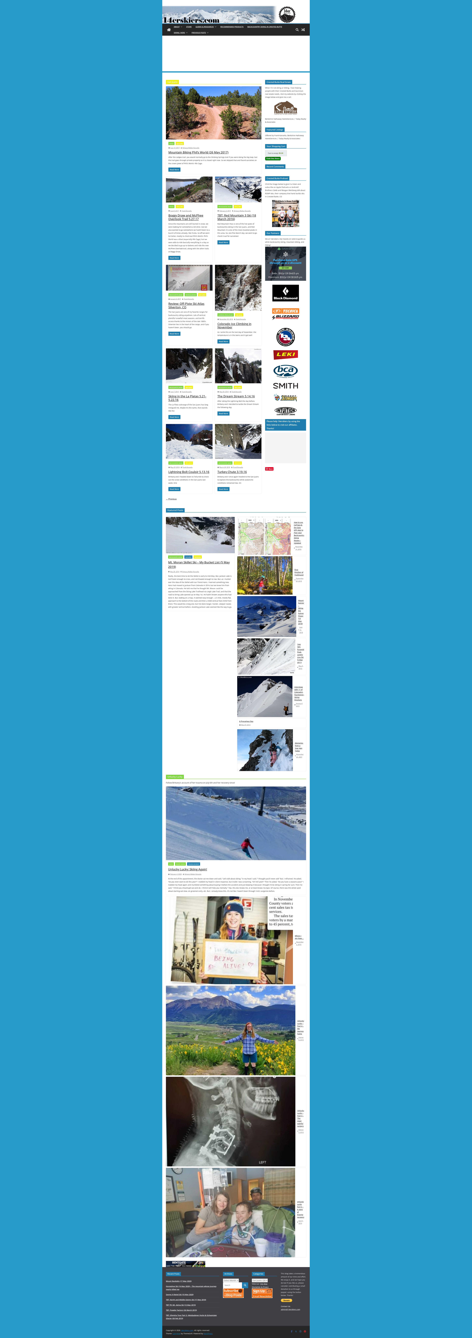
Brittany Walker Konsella (191, 148)
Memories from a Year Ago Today (299, 747)
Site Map (263, 1284)
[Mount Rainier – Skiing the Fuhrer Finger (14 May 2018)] (266, 616)
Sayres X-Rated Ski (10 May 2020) (179, 1294)
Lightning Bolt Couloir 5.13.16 (188, 472)
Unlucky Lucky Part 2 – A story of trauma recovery (300, 1209)
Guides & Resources (205, 27)
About (177, 27)
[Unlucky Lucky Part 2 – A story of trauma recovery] (230, 1212)
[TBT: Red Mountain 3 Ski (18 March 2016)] (238, 189)
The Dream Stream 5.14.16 (236, 396)
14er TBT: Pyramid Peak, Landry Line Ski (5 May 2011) (300, 653)
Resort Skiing (180, 864)
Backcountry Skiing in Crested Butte (264, 27)
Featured (188, 557)
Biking (171, 143)
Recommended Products (231, 27)
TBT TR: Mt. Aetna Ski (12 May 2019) (181, 1305)
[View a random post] (303, 30)
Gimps (171, 864)
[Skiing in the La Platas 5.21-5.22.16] (189, 365)
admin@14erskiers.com (290, 1309)
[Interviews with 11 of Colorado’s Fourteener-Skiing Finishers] (264, 696)
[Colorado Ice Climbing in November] (238, 288)
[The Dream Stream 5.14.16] (238, 365)
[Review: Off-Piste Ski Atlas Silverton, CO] (189, 278)
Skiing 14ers (179, 32)
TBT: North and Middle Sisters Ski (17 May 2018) (186, 1300)
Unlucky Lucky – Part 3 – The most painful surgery (300, 1118)
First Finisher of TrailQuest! (299, 572)
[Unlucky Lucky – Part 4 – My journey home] (230, 1030)
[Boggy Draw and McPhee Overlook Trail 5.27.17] (189, 189)
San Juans (180, 143)
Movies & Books (191, 295)
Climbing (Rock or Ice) (225, 315)
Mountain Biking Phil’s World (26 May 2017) (198, 152)
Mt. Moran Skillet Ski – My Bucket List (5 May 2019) (199, 564)
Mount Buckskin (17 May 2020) (179, 1281)
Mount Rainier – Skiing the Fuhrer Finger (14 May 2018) (301, 612)
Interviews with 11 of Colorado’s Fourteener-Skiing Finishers (299, 693)
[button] (181, 27)
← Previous (171, 499)
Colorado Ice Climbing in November (234, 325)
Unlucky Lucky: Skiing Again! (187, 869)
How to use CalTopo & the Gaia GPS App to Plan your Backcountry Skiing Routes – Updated (299, 532)
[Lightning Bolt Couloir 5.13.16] (189, 441)
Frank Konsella (187, 211)
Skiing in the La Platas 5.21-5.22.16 (187, 398)
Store (189, 27)
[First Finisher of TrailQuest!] (265, 575)
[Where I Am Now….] (229, 940)
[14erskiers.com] (236, 7)
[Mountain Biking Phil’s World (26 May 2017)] (213, 112)
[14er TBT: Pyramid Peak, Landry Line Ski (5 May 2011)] (266, 656)
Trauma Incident (193, 864)
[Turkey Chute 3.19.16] (238, 441)
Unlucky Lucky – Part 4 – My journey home (300, 1027)
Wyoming (198, 557)
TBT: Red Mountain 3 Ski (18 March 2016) (236, 217)
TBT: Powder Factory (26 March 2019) (181, 1310)
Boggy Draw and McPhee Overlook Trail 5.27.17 (185, 217)
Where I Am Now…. (299, 937)
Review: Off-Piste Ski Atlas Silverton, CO (186, 305)
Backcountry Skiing (224, 206)
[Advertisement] (236, 54)
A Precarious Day (246, 721)
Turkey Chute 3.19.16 (232, 472)
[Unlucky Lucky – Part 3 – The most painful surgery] (230, 1121)
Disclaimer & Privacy (260, 1287)
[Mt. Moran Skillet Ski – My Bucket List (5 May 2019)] (200, 535)
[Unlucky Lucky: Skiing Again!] (236, 823)
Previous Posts (199, 32)
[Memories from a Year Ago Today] (265, 750)
